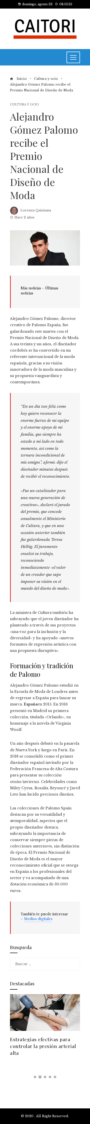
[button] (35, 1077)
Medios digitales (38, 918)
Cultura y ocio (24, 104)
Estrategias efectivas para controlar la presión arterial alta (43, 1046)
